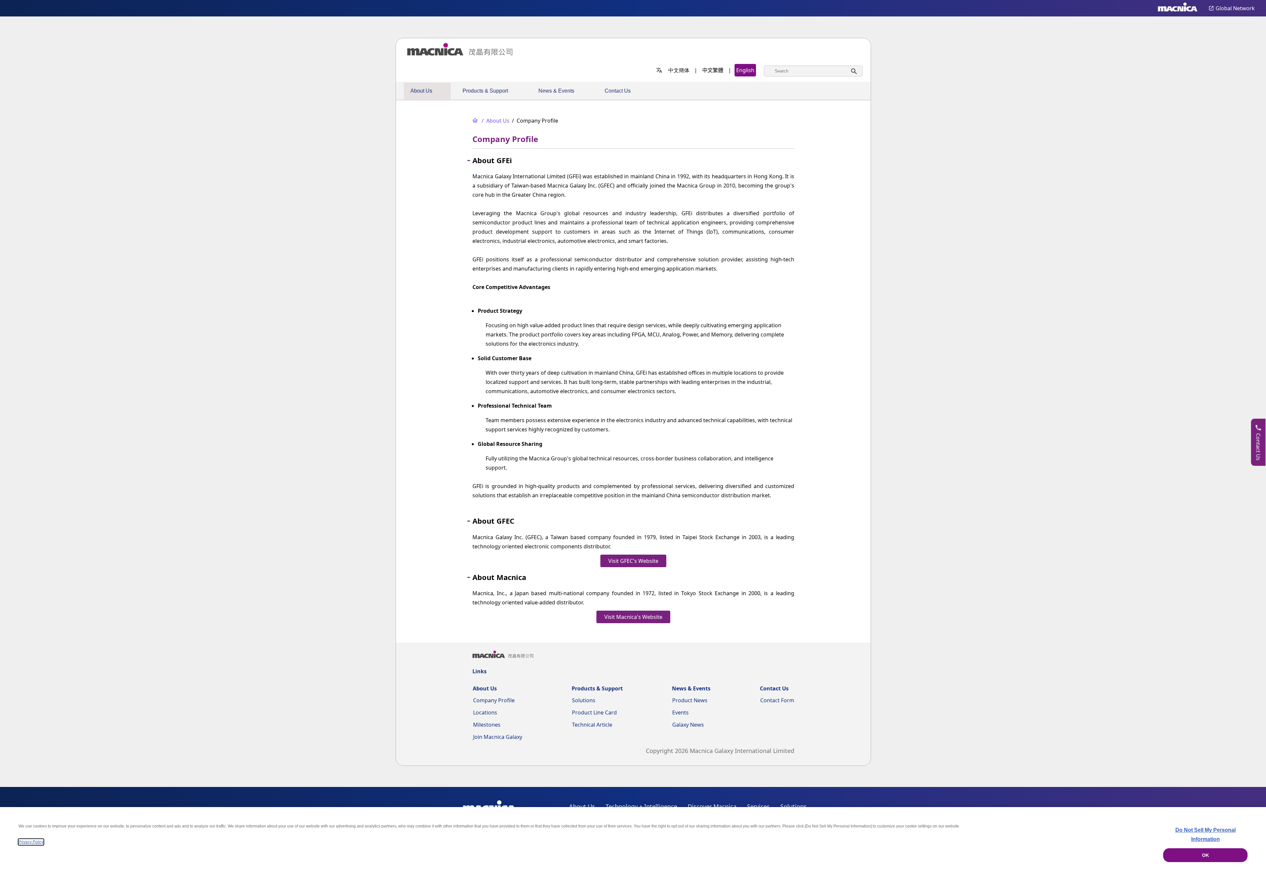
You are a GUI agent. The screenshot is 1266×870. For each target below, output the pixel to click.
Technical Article (592, 724)
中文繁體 (712, 70)
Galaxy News (688, 724)
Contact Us (618, 91)
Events (680, 712)
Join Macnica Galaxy (497, 736)
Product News (690, 700)
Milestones (486, 724)
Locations (485, 712)
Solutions (583, 700)
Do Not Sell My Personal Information (1205, 834)
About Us (421, 91)
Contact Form (777, 700)
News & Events (556, 91)
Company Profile (494, 700)
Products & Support (485, 91)
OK (1205, 855)
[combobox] (813, 71)
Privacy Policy (31, 842)
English (745, 70)
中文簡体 (678, 70)
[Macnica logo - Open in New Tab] (1177, 8)
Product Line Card (594, 712)
